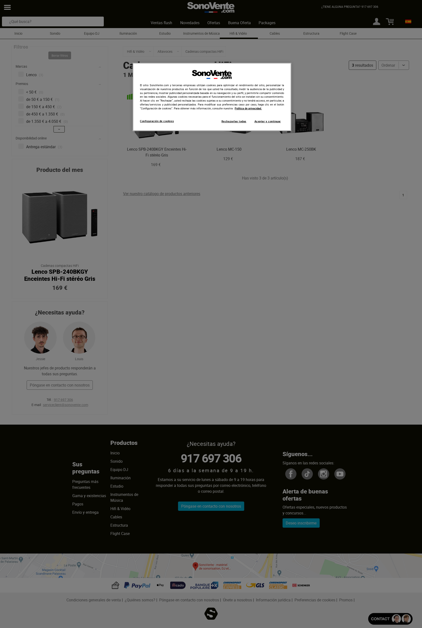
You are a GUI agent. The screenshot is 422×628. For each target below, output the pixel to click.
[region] (212, 97)
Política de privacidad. (248, 108)
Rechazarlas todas (234, 121)
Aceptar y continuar (267, 121)
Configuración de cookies (157, 121)
